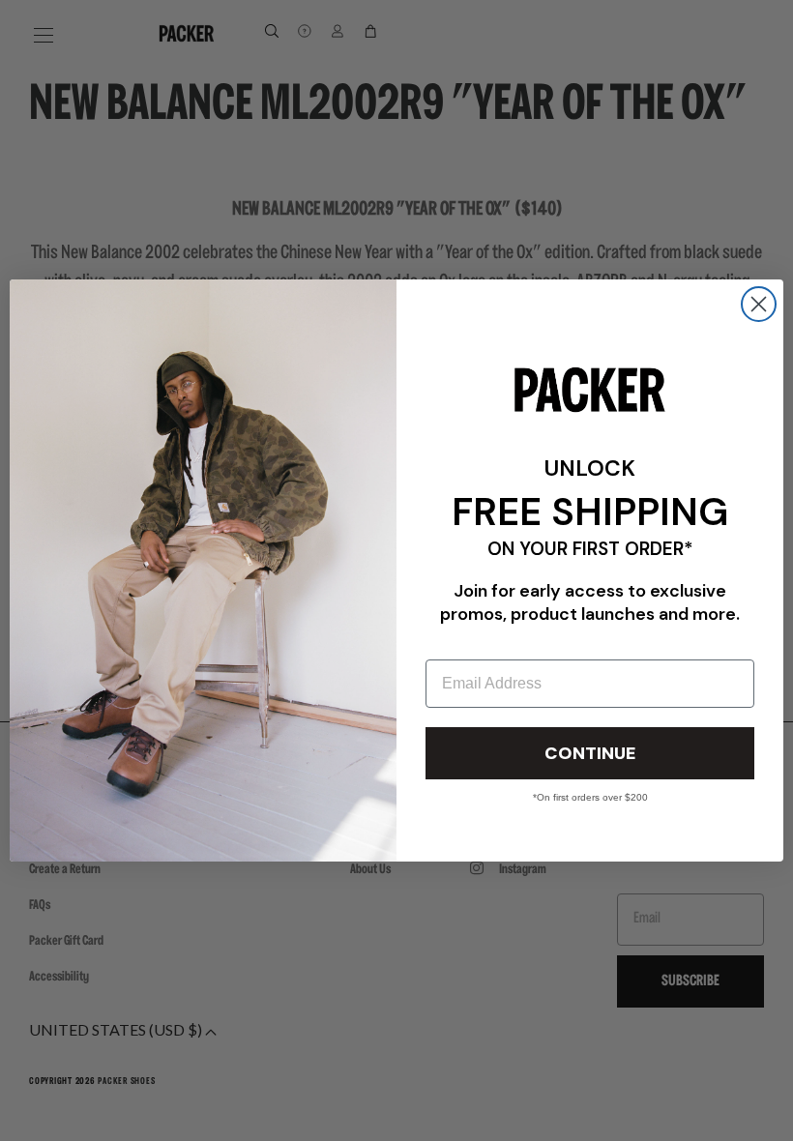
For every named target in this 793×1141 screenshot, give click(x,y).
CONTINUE (589, 753)
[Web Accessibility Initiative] (7, 1118)
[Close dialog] (759, 304)
